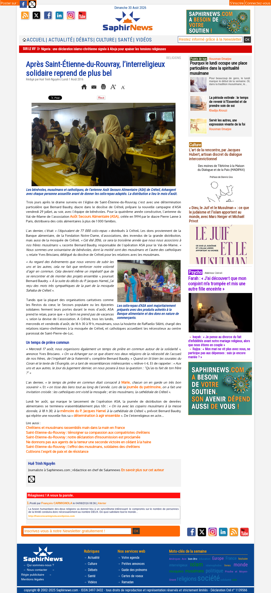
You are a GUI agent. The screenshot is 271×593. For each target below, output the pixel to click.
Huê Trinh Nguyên (49, 79)
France (231, 558)
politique (214, 571)
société (208, 578)
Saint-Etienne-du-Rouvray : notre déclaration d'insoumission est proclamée (83, 437)
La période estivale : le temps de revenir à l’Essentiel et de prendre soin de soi (228, 102)
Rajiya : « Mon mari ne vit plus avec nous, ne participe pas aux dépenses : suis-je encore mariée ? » (219, 353)
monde (241, 564)
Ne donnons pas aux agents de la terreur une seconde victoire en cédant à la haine (88, 442)
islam (196, 564)
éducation (204, 558)
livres (227, 565)
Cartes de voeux (132, 576)
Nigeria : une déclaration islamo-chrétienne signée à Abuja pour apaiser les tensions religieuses (103, 49)
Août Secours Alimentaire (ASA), (94, 216)
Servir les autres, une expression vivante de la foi (227, 122)
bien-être (192, 558)
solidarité (225, 579)
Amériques (174, 558)
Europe (218, 558)
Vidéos (92, 582)
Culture (92, 564)
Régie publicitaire (33, 574)
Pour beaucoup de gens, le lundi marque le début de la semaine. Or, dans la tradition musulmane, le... (229, 81)
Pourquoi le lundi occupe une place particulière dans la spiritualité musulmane (218, 68)
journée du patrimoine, (144, 387)
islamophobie (214, 565)
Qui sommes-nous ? (40, 565)
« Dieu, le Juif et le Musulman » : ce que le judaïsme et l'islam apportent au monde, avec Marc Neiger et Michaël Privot (219, 214)
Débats (92, 570)
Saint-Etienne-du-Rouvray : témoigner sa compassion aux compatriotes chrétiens (88, 432)
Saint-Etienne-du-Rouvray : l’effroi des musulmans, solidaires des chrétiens (83, 446)
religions (187, 578)
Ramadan (127, 582)
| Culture (104, 40)
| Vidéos (142, 40)
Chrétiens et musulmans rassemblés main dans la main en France (75, 427)
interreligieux (178, 565)
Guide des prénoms (134, 570)
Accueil (36, 40)
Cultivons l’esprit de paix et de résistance (57, 451)
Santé (91, 576)
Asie (184, 558)
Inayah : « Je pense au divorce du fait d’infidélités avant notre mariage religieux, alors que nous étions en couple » (219, 341)
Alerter (102, 503)
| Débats (83, 40)
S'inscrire (237, 3)
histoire (243, 559)
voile (234, 579)
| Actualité (59, 40)
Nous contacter (37, 569)
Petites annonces (133, 564)
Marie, (126, 382)
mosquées (176, 571)
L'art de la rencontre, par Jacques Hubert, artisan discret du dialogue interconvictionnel (215, 154)
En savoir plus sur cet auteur (142, 470)
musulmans (194, 571)
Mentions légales (32, 579)
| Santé (124, 40)
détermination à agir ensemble (97, 415)
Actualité (93, 558)
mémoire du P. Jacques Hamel (83, 411)
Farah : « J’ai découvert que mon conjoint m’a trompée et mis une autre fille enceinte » (217, 284)
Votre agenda (130, 558)
